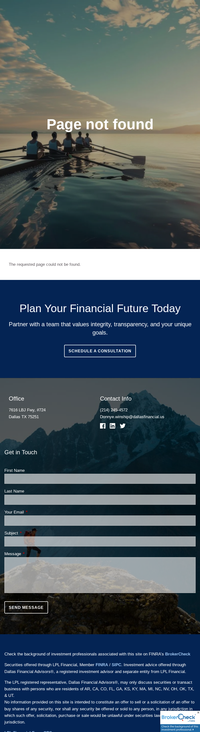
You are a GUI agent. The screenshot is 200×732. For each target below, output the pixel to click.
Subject (31, 533)
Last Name (14, 491)
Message (32, 554)
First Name (14, 470)
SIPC (116, 665)
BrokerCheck (177, 654)
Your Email (33, 512)
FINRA (102, 665)
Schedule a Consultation (100, 351)
